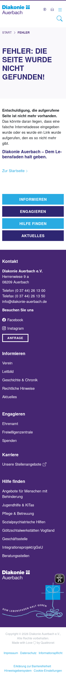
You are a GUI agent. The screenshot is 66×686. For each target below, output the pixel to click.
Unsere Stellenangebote (21, 464)
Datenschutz (28, 653)
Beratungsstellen (15, 555)
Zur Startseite (13, 170)
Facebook (15, 319)
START (7, 32)
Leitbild (8, 371)
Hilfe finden (33, 223)
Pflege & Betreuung (18, 513)
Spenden (9, 440)
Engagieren (33, 211)
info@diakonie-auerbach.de (24, 301)
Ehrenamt (10, 423)
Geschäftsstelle (14, 538)
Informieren (33, 199)
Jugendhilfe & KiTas (18, 504)
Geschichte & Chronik (20, 379)
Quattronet (47, 642)
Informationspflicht (50, 653)
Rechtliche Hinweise (18, 388)
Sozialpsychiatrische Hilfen (23, 521)
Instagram (15, 328)
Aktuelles (33, 235)
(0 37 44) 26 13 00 (30, 290)
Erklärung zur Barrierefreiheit (32, 666)
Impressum (11, 653)
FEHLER (24, 32)
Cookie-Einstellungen (48, 670)
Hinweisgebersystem (18, 670)
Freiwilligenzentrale (17, 432)
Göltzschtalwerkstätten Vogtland (28, 530)
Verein (7, 362)
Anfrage (15, 338)
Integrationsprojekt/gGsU (22, 547)
